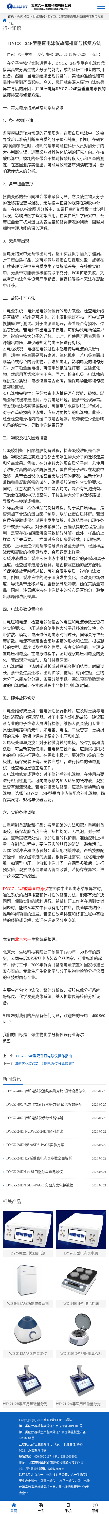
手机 (68, 1511)
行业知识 (39, 16)
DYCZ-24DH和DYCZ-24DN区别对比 (34, 1131)
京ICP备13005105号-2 (58, 1420)
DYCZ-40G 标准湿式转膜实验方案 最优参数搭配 (44, 1104)
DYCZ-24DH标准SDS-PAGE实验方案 (35, 1145)
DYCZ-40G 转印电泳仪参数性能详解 (34, 1118)
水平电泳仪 (67, 1481)
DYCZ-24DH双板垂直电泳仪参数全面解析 (39, 1158)
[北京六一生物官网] (39, 6)
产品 (41, 1511)
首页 (11, 16)
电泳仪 (32, 1481)
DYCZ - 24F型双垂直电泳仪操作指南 (43, 1056)
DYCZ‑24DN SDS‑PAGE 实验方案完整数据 (39, 1185)
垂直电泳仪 (48, 1481)
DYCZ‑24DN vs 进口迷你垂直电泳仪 (34, 1172)
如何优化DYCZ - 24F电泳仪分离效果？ (45, 1064)
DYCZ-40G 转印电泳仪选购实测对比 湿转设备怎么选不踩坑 (48, 1091)
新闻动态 (23, 16)
